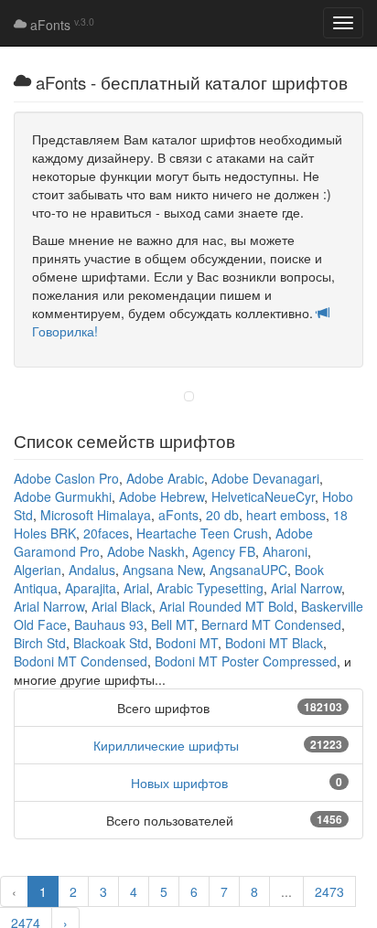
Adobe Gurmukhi (63, 496)
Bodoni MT (187, 643)
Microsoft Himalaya (95, 515)
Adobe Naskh (146, 551)
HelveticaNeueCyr (263, 496)
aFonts (60, 25)
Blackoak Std (110, 643)
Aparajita (90, 588)
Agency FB (223, 551)
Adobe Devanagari (265, 478)
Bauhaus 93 (109, 624)
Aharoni (285, 551)
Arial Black (122, 606)
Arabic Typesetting (210, 588)
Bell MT (172, 624)
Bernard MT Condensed (271, 624)
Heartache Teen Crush (202, 533)
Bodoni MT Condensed (80, 661)
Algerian (37, 569)
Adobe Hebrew (161, 496)
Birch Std (40, 643)
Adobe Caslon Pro (66, 478)
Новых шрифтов (179, 782)
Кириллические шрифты (166, 745)
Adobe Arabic (165, 478)
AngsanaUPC (248, 569)
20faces (106, 533)
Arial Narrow (306, 588)
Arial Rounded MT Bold (226, 606)
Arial (136, 588)
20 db (222, 515)
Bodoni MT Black (274, 643)
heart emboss (286, 515)
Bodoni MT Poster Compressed (246, 661)
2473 (329, 891)
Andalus (92, 569)
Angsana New (162, 569)
